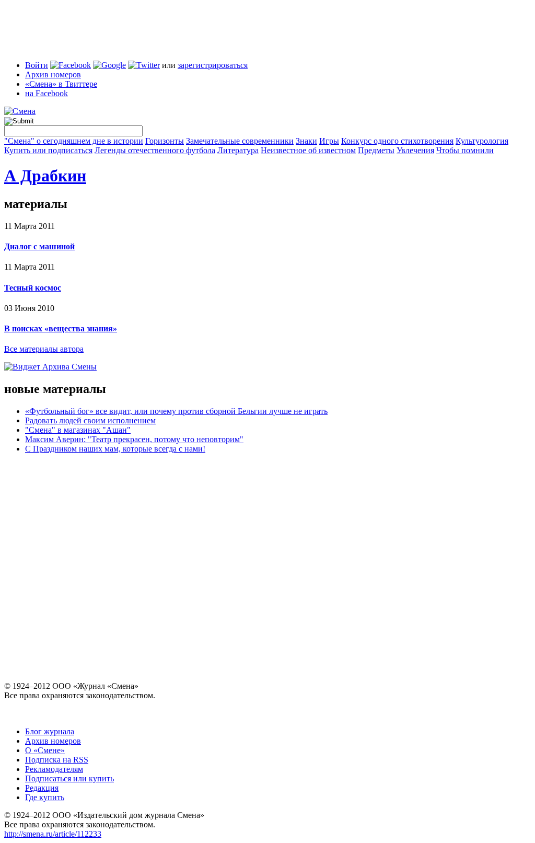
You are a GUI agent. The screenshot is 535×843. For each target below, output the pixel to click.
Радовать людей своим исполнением (90, 420)
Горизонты (164, 140)
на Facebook (46, 93)
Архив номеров (53, 74)
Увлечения (415, 150)
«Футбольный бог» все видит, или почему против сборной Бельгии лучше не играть (176, 411)
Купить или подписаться (48, 150)
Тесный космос (32, 287)
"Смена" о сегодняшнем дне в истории (73, 140)
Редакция (42, 787)
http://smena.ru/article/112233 (52, 833)
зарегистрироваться (213, 65)
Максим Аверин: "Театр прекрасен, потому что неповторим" (134, 439)
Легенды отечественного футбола (155, 150)
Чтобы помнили (465, 150)
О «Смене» (45, 750)
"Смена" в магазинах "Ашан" (78, 429)
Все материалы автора (44, 348)
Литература (238, 150)
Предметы (376, 150)
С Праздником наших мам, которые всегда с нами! (115, 448)
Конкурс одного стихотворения (397, 140)
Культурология (482, 140)
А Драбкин (45, 175)
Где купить (44, 797)
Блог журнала (49, 731)
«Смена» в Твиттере (61, 83)
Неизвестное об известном (308, 150)
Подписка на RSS (56, 759)
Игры (329, 140)
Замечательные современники (240, 140)
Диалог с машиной (39, 246)
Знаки (306, 140)
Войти (36, 65)
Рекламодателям (54, 769)
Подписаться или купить (69, 778)
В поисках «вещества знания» (60, 328)
